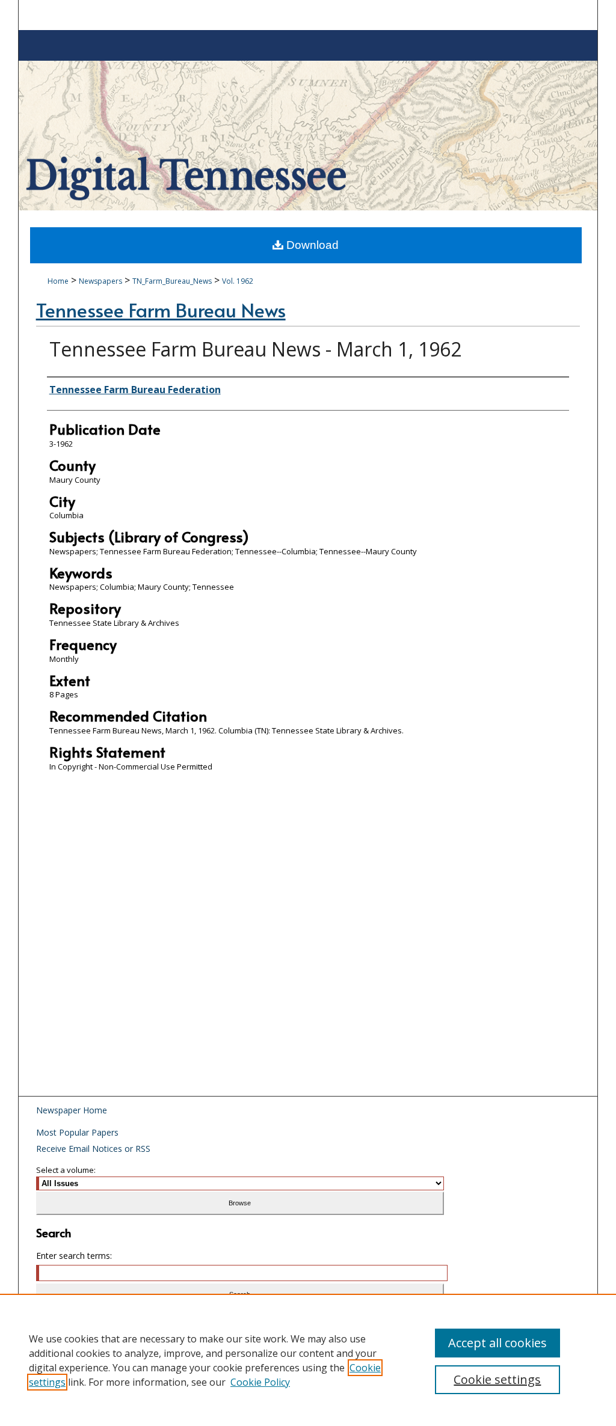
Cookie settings (497, 1379)
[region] (308, 1360)
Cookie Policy (260, 1382)
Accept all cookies (497, 1343)
